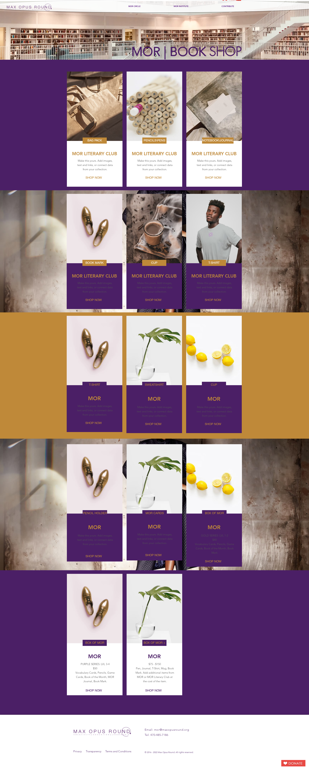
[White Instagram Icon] (225, 733)
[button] (95, 141)
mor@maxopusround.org (171, 729)
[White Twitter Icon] (218, 733)
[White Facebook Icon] (211, 733)
